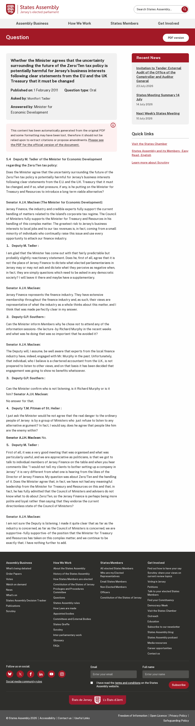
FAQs (56, 645)
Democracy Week (158, 605)
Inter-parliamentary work (67, 635)
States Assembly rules (66, 603)
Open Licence (158, 715)
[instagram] (62, 674)
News (9, 589)
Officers (105, 592)
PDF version (176, 37)
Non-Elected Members (113, 587)
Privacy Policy (178, 715)
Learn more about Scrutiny (150, 162)
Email (93, 667)
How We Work (79, 23)
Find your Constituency (161, 600)
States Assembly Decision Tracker (26, 600)
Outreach (153, 616)
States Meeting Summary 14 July (158, 97)
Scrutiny (11, 611)
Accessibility (47, 718)
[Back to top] (185, 713)
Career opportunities (160, 648)
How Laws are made (64, 608)
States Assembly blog (160, 632)
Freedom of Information (132, 715)
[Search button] (184, 9)
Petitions (153, 587)
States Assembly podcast (163, 637)
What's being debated (18, 568)
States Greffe (61, 624)
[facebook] (30, 674)
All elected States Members (116, 568)
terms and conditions (128, 682)
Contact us (154, 653)
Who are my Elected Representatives (112, 574)
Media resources (157, 642)
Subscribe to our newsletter (164, 626)
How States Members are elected (73, 579)
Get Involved (168, 23)
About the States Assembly (69, 568)
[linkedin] (41, 674)
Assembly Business (32, 23)
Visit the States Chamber (149, 143)
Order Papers (14, 573)
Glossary (58, 640)
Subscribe (178, 684)
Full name (148, 667)
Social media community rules (24, 681)
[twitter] (20, 674)
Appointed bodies (63, 613)
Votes (9, 579)
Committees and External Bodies (72, 619)
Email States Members (113, 581)
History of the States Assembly (71, 573)
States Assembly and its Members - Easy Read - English (160, 153)
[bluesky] (9, 674)
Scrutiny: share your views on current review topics (164, 574)
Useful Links (82, 718)
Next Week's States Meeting (158, 113)
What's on (11, 595)
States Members (124, 23)
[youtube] (51, 674)
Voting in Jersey (157, 581)
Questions (59, 597)
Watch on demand (16, 584)
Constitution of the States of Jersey (73, 584)
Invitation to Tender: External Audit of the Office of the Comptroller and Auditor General (158, 74)
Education (153, 621)
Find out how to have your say (164, 568)
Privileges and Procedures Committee (68, 590)
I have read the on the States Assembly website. (127, 684)
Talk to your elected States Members (163, 593)
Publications (13, 605)
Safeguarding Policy (176, 720)
